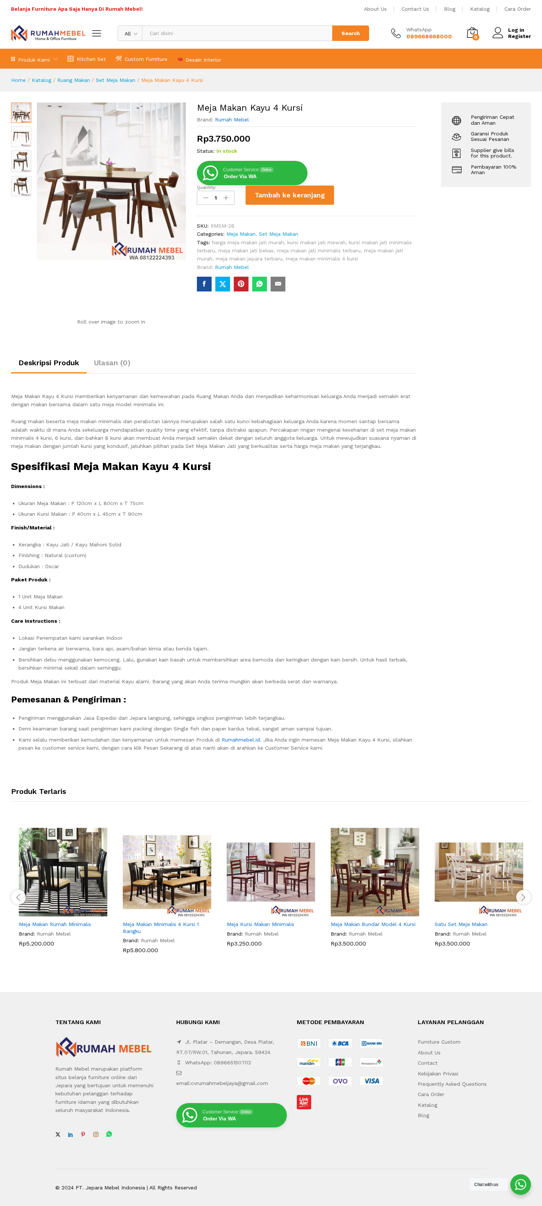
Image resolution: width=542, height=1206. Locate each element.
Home (18, 80)
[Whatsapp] (109, 1134)
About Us (375, 9)
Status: (206, 151)
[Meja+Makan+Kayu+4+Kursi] (222, 284)
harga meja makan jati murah (248, 242)
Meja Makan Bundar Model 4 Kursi (373, 924)
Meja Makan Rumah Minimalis (55, 924)
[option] (63, 892)
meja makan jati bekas (246, 250)
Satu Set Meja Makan (461, 924)
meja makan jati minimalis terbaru (319, 250)
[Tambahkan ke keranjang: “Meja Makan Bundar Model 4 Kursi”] (366, 912)
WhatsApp (419, 29)
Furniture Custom (439, 1042)
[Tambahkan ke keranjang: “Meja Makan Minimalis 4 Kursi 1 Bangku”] (158, 912)
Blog (449, 9)
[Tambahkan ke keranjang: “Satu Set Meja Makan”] (470, 912)
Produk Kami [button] (34, 59)
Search (350, 33)
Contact (428, 1063)
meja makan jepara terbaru (249, 259)
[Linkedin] (70, 1135)
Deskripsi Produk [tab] (48, 362)
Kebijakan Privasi (438, 1074)
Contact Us (415, 9)
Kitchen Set (91, 59)
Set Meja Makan (115, 80)
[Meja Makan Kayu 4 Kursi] (204, 284)
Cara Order (517, 9)
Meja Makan (241, 234)
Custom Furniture (146, 59)
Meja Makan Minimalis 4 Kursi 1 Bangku (161, 927)
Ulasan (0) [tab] (112, 362)
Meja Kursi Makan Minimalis (260, 924)
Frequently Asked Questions (452, 1084)
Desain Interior (203, 59)
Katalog (480, 9)
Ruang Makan (73, 80)
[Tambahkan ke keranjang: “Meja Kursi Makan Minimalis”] (262, 912)
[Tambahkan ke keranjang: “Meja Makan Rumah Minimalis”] (54, 912)
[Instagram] (96, 1135)
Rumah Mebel (232, 119)
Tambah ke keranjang (290, 195)
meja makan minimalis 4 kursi (322, 259)
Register (519, 36)
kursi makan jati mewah (316, 242)
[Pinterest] (83, 1135)
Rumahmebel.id (241, 740)
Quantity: (206, 187)
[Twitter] (58, 1135)
